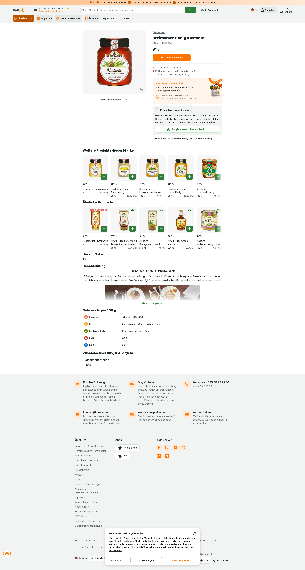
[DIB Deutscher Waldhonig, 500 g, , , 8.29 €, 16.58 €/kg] (209, 168)
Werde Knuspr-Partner (152, 412)
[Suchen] (190, 10)
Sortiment (23, 18)
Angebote (46, 18)
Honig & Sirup (205, 138)
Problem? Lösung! (94, 382)
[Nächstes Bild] (216, 167)
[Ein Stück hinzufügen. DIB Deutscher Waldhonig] (218, 177)
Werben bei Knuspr (205, 412)
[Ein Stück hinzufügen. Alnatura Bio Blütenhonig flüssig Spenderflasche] (132, 229)
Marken (126, 18)
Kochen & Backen (161, 138)
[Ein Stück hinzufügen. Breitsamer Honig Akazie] (104, 177)
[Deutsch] (254, 10)
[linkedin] (159, 456)
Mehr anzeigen (207, 122)
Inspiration (108, 18)
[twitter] (183, 447)
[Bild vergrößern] (141, 89)
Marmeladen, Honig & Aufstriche (184, 138)
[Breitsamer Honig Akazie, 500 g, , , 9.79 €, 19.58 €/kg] (95, 168)
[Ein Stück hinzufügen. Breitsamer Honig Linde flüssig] (189, 177)
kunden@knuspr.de (95, 412)
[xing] (167, 456)
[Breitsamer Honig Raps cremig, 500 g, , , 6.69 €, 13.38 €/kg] (124, 168)
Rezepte (93, 18)
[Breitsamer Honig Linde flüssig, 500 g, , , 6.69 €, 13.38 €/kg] (181, 168)
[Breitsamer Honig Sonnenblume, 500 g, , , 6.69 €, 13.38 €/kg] (152, 168)
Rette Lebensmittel (70, 18)
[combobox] (132, 10)
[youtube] (175, 447)
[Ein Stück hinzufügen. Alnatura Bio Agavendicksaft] (161, 229)
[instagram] (167, 447)
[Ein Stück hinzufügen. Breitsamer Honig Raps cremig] (132, 177)
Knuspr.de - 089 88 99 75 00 (211, 382)
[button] (268, 10)
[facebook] (159, 447)
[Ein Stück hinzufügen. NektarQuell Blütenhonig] (104, 229)
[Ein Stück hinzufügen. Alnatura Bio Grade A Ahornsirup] (189, 229)
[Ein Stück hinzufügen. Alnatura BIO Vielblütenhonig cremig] (218, 229)
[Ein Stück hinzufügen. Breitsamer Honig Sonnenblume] (161, 177)
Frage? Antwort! (148, 382)
